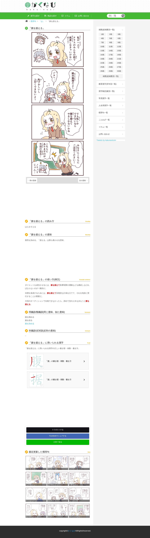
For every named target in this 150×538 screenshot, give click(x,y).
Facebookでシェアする (57, 436)
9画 (119, 42)
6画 (119, 38)
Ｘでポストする (57, 430)
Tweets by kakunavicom (106, 140)
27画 (119, 67)
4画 (102, 38)
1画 (102, 34)
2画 (110, 34)
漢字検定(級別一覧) (107, 91)
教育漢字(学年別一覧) (107, 84)
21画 (119, 59)
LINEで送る (57, 442)
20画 (111, 59)
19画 (102, 59)
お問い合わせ (104, 134)
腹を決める (29, 324)
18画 (119, 55)
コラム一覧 (103, 127)
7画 (102, 42)
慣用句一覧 (103, 113)
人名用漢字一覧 (105, 105)
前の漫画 (33, 180)
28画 (102, 71)
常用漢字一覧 (104, 98)
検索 (122, 15)
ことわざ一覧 (104, 120)
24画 (119, 63)
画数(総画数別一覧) (111, 76)
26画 (111, 67)
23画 (111, 63)
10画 (102, 46)
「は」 (41, 21)
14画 (111, 51)
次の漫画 (82, 180)
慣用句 (33, 21)
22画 (102, 63)
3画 (119, 34)
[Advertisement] (57, 200)
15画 (119, 51)
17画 (111, 55)
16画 (102, 55)
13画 (102, 51)
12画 (119, 46)
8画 (110, 42)
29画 (111, 71)
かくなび (71, 531)
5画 (110, 38)
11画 (111, 46)
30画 (119, 71)
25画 (102, 67)
